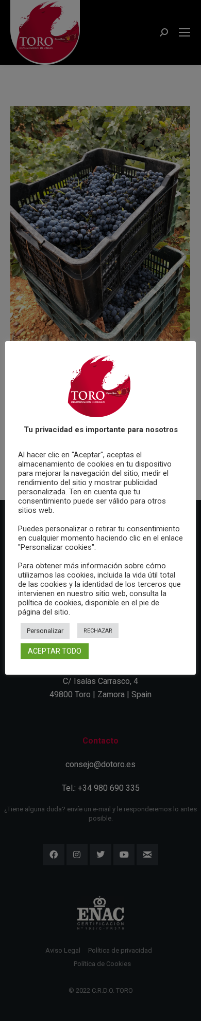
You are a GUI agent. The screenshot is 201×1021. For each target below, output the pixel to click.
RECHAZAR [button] (97, 630)
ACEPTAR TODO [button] (54, 651)
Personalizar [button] (45, 631)
